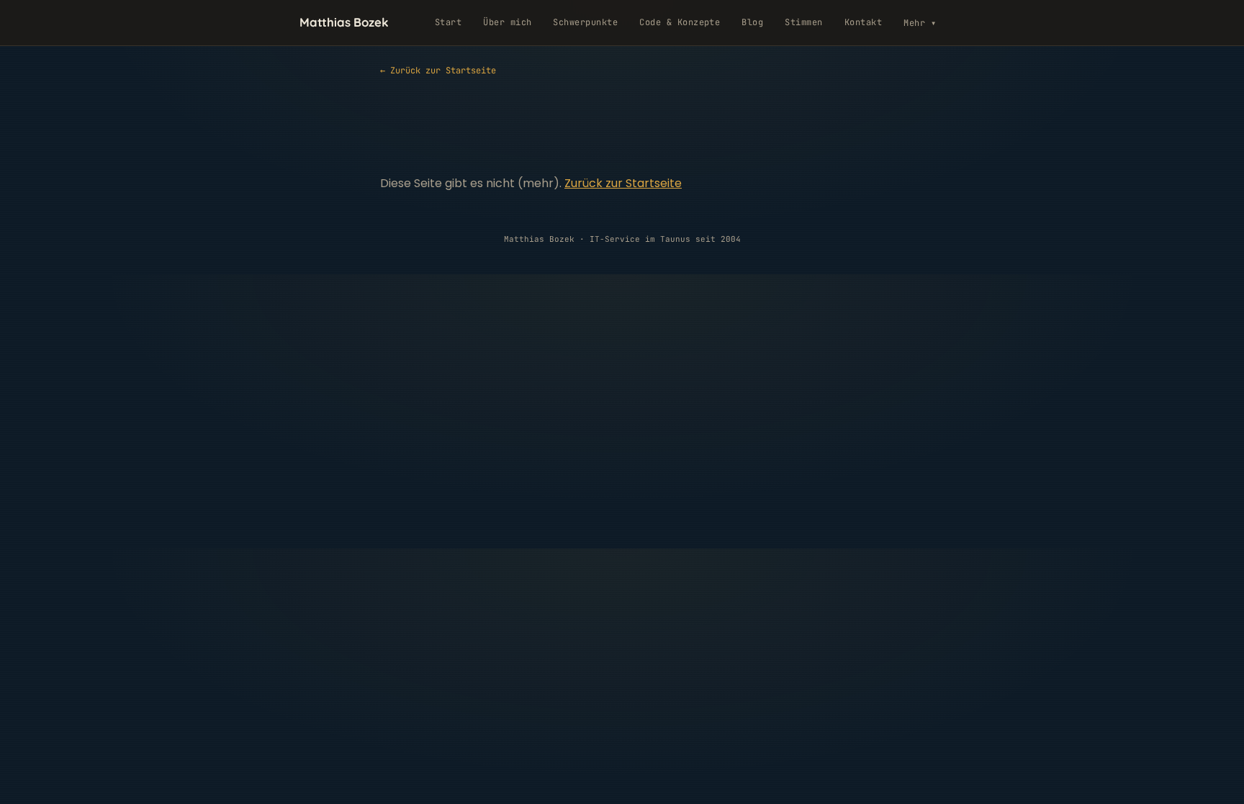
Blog (752, 22)
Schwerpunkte (585, 22)
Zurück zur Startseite (623, 183)
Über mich (507, 22)
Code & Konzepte (679, 22)
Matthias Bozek (344, 22)
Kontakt (863, 22)
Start (448, 22)
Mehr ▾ (919, 23)
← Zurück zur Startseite (438, 70)
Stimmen (803, 22)
